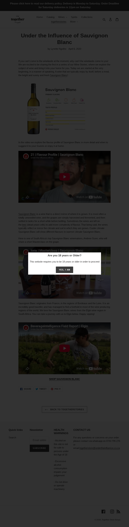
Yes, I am (64, 270)
